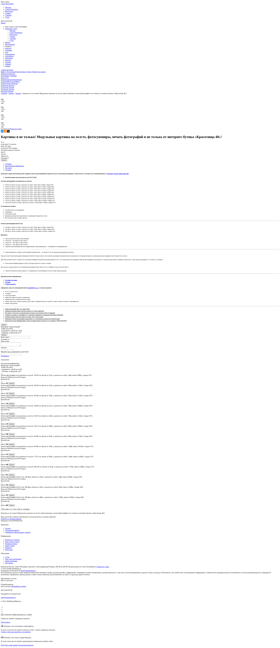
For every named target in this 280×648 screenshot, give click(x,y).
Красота (8, 48)
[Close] (2, 607)
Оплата (8, 528)
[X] (8, 131)
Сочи (7, 17)
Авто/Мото (9, 56)
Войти (7, 42)
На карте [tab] (8, 168)
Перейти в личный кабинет (11, 519)
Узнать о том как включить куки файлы (15, 632)
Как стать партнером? (13, 559)
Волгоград (9, 11)
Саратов (8, 15)
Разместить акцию (39, 72)
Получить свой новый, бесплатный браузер (17, 645)
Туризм (8, 62)
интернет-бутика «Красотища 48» (118, 174)
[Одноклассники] (5, 131)
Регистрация (10, 44)
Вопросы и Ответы (12, 540)
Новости (8, 548)
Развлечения (10, 54)
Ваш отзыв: (5, 341)
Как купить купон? (12, 542)
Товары (8, 64)
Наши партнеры (11, 561)
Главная (4, 93)
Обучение (9, 58)
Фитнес (8, 60)
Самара (8, 13)
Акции (11, 93)
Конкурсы (9, 550)
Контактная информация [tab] (14, 166)
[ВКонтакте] (2, 131)
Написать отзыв (16, 129)
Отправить (5, 356)
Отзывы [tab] (8, 170)
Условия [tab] (8, 164)
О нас (7, 557)
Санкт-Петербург (11, 9)
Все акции (9, 563)
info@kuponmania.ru (28, 571)
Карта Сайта (10, 546)
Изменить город (11, 29)
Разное (7, 66)
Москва (8, 7)
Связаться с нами (102, 567)
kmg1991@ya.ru (33, 288)
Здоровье (8, 50)
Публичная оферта (12, 530)
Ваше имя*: (5, 337)
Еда (6, 52)
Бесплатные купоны (24, 72)
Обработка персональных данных (18, 532)
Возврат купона (11, 544)
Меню (3, 23)
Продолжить (5, 622)
